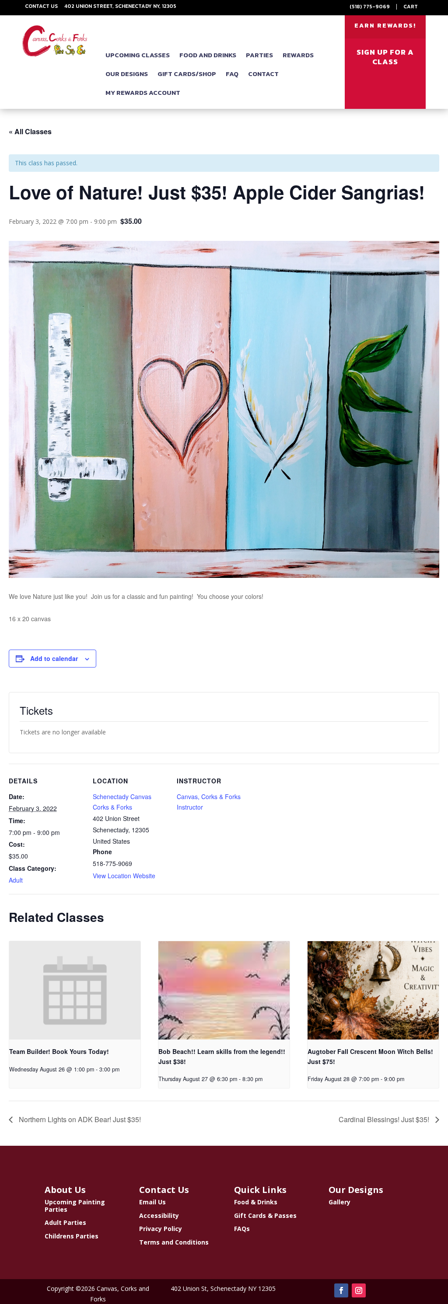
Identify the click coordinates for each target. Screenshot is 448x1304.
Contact (263, 74)
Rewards (298, 55)
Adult (16, 880)
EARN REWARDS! (385, 25)
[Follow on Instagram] (359, 1290)
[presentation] (74, 990)
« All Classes (30, 131)
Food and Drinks (207, 55)
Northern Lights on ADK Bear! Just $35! (79, 1119)
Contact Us (41, 6)
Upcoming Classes (137, 55)
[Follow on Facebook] (341, 1290)
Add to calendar (54, 658)
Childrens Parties (71, 1236)
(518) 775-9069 (370, 6)
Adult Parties (65, 1222)
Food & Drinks (255, 1202)
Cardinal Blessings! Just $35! (385, 1119)
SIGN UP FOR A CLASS (385, 56)
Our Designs (126, 74)
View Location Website (124, 875)
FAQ (232, 74)
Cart (410, 6)
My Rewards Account (142, 92)
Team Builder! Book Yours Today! (59, 1051)
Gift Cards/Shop (187, 74)
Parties (259, 55)
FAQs (242, 1228)
